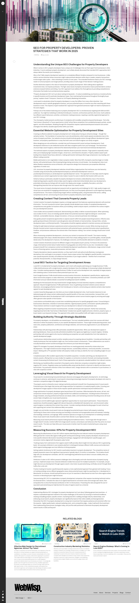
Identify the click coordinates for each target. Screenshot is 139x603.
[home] (3, 301)
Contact (128, 592)
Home (95, 592)
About (101, 592)
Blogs (122, 592)
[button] (3, 3)
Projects (115, 592)
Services (108, 592)
